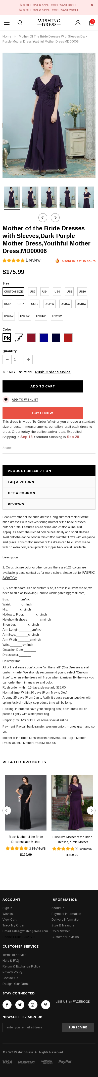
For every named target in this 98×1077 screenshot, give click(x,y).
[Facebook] (7, 1004)
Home (7, 36)
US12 (7, 303)
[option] (49, 115)
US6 (57, 291)
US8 (69, 291)
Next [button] (55, 217)
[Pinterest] (45, 1004)
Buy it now (42, 413)
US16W (65, 303)
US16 (34, 303)
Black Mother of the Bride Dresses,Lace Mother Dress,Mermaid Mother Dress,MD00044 (26, 839)
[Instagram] (32, 1004)
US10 (82, 291)
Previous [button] (42, 217)
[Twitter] (19, 1004)
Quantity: (10, 351)
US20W (8, 316)
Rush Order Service (53, 372)
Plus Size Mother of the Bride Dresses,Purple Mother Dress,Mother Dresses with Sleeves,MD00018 (72, 840)
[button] (21, 261)
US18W (81, 303)
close (92, 5)
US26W (57, 316)
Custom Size (13, 291)
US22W (24, 316)
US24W (40, 316)
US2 (32, 291)
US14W (49, 303)
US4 (44, 291)
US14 (21, 303)
